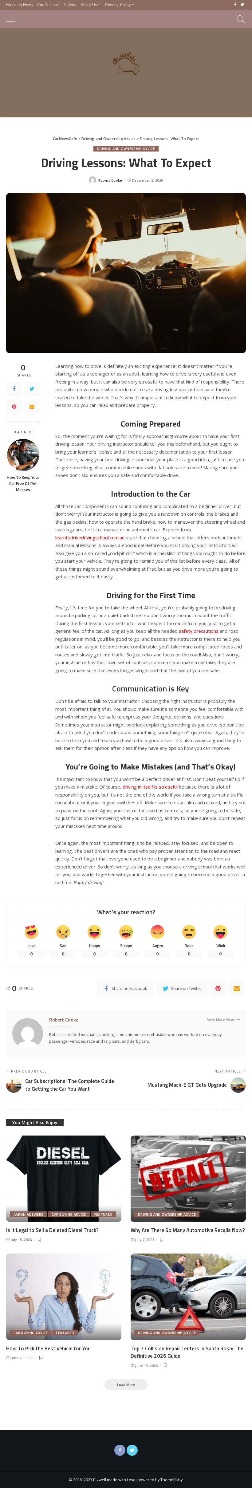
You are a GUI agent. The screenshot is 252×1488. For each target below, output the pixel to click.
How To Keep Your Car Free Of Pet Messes (23, 483)
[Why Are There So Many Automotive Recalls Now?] (188, 1179)
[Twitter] (242, 5)
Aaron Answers (28, 1214)
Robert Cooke (110, 180)
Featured (103, 1214)
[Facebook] (235, 5)
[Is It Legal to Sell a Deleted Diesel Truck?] (63, 1179)
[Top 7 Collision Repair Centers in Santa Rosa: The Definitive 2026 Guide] (188, 1297)
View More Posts (221, 1019)
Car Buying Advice (69, 1214)
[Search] (239, 19)
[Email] (32, 406)
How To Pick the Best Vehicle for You (48, 1348)
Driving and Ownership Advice (126, 148)
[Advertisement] (126, 74)
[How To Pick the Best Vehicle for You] (63, 1297)
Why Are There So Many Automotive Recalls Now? (188, 1230)
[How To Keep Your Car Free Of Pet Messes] (23, 455)
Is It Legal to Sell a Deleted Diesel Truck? (52, 1230)
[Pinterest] (14, 406)
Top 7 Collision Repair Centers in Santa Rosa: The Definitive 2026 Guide (187, 1352)
